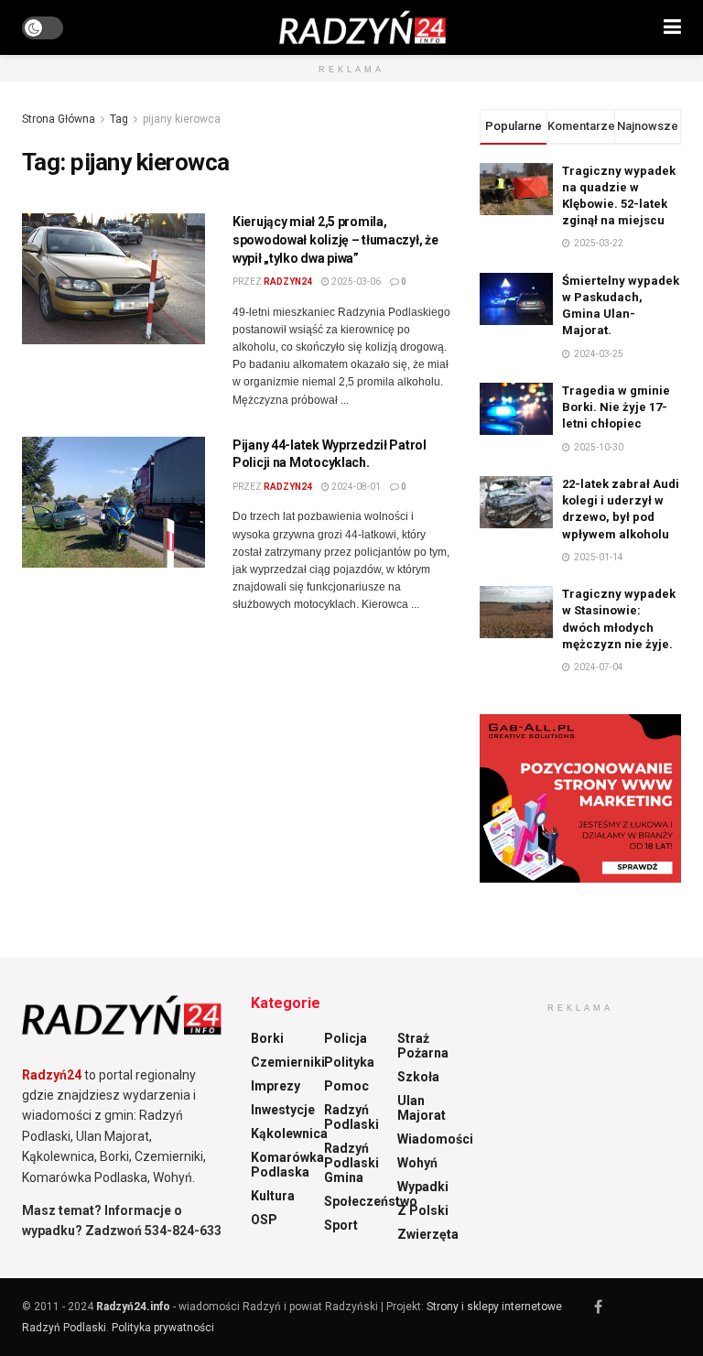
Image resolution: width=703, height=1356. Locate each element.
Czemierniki (288, 1062)
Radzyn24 (288, 282)
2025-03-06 (355, 282)
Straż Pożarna (423, 1045)
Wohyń (417, 1162)
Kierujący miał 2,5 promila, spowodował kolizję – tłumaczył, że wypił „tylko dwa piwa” (335, 239)
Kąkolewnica (289, 1133)
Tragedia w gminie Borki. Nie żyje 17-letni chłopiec (616, 407)
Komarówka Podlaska (287, 1164)
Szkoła (418, 1076)
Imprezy (275, 1086)
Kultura (273, 1195)
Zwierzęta (428, 1234)
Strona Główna (58, 119)
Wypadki (423, 1186)
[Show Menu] (672, 27)
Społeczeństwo (370, 1201)
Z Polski (423, 1210)
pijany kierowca (182, 119)
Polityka (349, 1062)
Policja (345, 1038)
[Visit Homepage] (363, 27)
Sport (341, 1225)
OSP (264, 1219)
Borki (267, 1038)
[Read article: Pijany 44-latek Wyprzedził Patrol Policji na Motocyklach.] (113, 502)
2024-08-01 (355, 487)
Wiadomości (435, 1139)
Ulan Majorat (421, 1108)
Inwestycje (283, 1109)
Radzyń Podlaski (351, 1117)
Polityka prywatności (163, 1327)
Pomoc (346, 1086)
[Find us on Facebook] (598, 1307)
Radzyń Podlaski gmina (351, 1163)
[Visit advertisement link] (580, 798)
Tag (119, 119)
